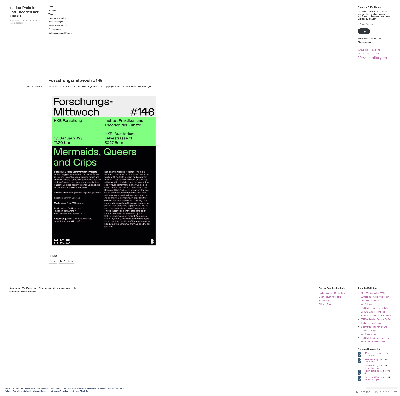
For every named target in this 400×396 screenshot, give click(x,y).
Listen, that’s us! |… (373, 370)
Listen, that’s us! (372, 367)
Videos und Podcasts (58, 25)
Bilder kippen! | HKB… (374, 359)
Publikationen (54, 29)
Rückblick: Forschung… (375, 353)
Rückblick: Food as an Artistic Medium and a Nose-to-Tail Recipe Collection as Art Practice (376, 311)
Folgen (364, 31)
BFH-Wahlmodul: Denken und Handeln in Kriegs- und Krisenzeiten (374, 330)
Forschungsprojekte (57, 18)
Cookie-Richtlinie (80, 391)
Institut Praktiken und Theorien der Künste (24, 12)
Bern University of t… (374, 365)
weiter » (38, 86)
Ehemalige (362, 54)
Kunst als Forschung (126, 86)
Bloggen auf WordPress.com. (23, 288)
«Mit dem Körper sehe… (375, 376)
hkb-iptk (56, 86)
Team (50, 14)
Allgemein (376, 49)
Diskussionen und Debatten (60, 33)
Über (50, 6)
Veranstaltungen (55, 21)
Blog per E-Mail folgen (370, 7)
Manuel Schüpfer (372, 379)
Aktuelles (52, 10)
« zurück (29, 86)
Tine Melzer (369, 355)
